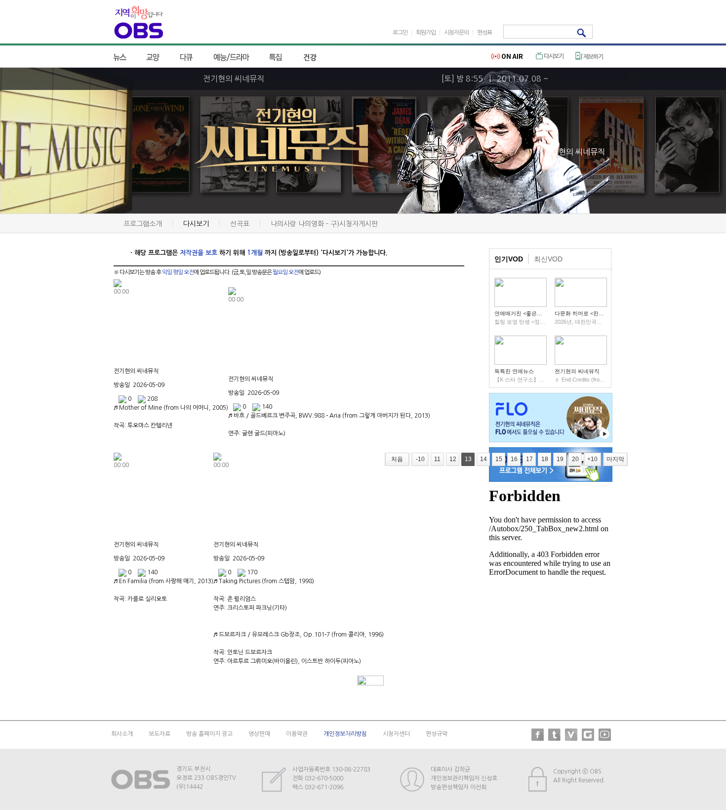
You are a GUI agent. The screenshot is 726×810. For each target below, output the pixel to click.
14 (483, 459)
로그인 (400, 33)
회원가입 (426, 33)
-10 (420, 459)
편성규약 (436, 734)
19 (560, 459)
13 (468, 459)
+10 (592, 459)
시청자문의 (456, 33)
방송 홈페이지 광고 (209, 734)
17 (529, 459)
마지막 (615, 459)
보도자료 (159, 734)
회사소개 (122, 734)
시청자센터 (396, 734)
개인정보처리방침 (345, 734)
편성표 (484, 33)
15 (498, 459)
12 (452, 459)
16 (514, 459)
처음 (397, 459)
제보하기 (592, 57)
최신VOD (548, 259)
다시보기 (553, 56)
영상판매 (259, 734)
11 (437, 459)
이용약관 (297, 734)
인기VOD (508, 259)
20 (575, 459)
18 (544, 459)
